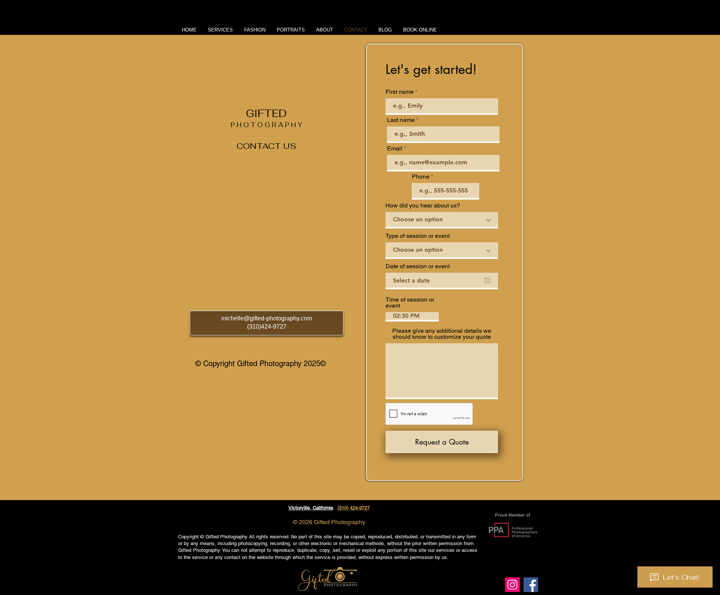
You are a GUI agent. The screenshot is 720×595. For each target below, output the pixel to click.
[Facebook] (531, 584)
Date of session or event (418, 266)
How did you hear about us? (423, 206)
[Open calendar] (487, 280)
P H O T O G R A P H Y (266, 125)
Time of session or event (410, 303)
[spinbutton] (412, 316)
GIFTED (266, 113)
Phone (420, 177)
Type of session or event (418, 236)
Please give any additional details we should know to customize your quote (441, 334)
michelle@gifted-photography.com (266, 318)
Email (394, 149)
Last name (401, 120)
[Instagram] (512, 584)
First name (400, 92)
